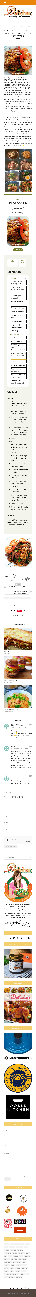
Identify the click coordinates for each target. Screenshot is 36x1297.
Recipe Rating (5, 796)
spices (18, 1271)
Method (22, 265)
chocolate (7, 1253)
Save (20, 610)
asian (21, 1244)
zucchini (19, 1277)
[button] (26, 278)
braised (11, 1247)
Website (6, 829)
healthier (27, 1256)
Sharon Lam (19, 615)
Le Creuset (7, 1262)
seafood (24, 1268)
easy (12, 598)
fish (10, 1256)
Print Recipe (17, 208)
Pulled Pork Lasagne (10, 652)
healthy (6, 1259)
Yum (5, 45)
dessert (21, 1253)
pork (18, 1265)
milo (24, 1262)
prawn (6, 1268)
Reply (30, 724)
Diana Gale (15, 776)
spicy (23, 1271)
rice (12, 1268)
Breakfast (19, 1247)
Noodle (20, 26)
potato (24, 1265)
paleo (13, 1265)
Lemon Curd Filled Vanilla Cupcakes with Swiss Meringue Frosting (18, 592)
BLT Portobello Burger (10, 680)
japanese (14, 1259)
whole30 (11, 1277)
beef (5, 1247)
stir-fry (23, 598)
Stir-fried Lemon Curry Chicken (16, 587)
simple (17, 598)
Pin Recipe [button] (18, 212)
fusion (16, 1256)
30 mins (6, 598)
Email (6, 823)
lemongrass (17, 1262)
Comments (18, 606)
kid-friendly (22, 1259)
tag (27, 1274)
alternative (14, 1244)
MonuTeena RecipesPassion (17, 725)
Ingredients (12, 265)
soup (12, 1271)
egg (5, 1256)
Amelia (14, 746)
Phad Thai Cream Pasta (11, 709)
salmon (17, 1268)
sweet (22, 1274)
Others (27, 26)
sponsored (7, 1274)
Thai (29, 598)
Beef (8, 26)
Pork (18, 28)
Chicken (14, 26)
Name (6, 816)
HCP (21, 1256)
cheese (6, 1250)
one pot (6, 1265)
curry (15, 1253)
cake (26, 1247)
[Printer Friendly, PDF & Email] (18, 584)
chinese (20, 1250)
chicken (13, 1250)
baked (27, 1244)
